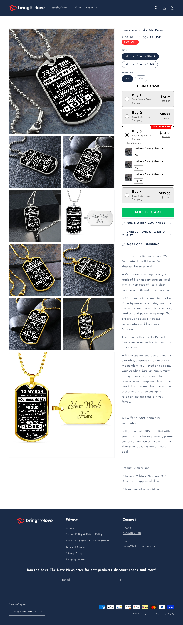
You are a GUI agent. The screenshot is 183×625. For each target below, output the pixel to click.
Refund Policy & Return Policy (84, 534)
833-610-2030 (132, 533)
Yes (141, 78)
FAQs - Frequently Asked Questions (87, 541)
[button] (61, 8)
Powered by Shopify (165, 614)
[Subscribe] (120, 580)
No (127, 78)
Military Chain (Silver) (140, 56)
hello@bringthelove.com (139, 546)
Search (70, 528)
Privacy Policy (74, 553)
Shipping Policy (75, 559)
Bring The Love (148, 614)
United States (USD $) (24, 612)
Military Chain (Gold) (139, 64)
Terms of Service (76, 547)
